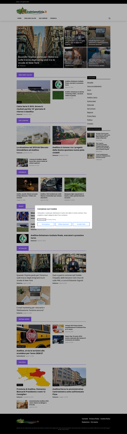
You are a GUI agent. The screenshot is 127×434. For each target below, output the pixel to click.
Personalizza (46, 224)
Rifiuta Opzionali (63, 224)
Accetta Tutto (81, 224)
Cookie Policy (41, 219)
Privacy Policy (51, 219)
